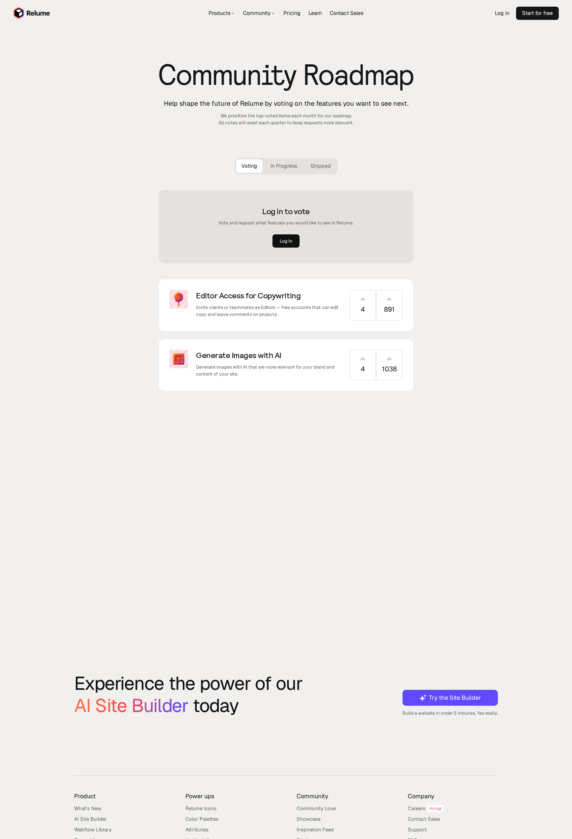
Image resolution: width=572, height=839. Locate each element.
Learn (315, 13)
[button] (222, 13)
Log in (502, 13)
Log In (286, 241)
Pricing (292, 13)
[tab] (249, 166)
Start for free (537, 13)
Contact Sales (346, 13)
